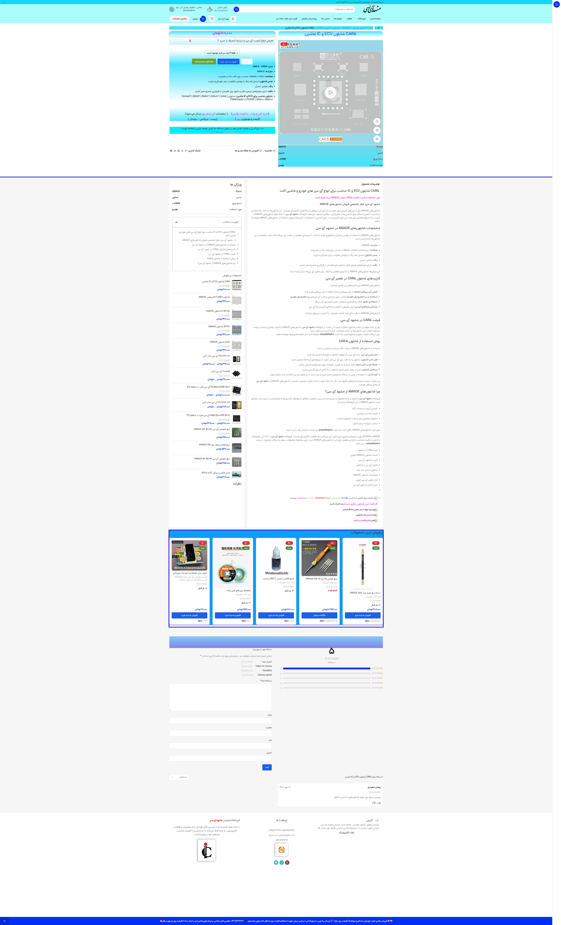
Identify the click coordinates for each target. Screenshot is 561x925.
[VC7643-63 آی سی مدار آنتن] (236, 405)
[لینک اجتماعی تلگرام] (171, 151)
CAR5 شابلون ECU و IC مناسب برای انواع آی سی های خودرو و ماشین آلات (207, 234)
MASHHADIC (320, 498)
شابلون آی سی (359, 27)
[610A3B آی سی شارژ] (236, 375)
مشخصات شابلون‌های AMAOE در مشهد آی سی (214, 244)
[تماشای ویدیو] (377, 121)
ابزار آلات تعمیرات (373, 596)
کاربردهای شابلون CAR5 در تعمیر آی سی (216, 249)
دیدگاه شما (266, 680)
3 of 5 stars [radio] (247, 662)
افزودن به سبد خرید (228, 62)
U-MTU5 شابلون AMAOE (218, 311)
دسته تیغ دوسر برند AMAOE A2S (365, 592)
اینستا (327, 498)
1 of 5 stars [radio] (251, 662)
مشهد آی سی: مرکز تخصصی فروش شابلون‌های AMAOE (207, 240)
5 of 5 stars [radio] (242, 662)
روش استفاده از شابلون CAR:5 (221, 258)
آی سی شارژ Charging (184, 577)
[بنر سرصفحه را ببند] (3, 2)
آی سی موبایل (201, 577)
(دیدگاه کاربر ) (216, 132)
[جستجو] (236, 9)
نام (270, 740)
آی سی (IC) (202, 580)
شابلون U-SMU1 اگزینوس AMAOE (214, 297)
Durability (267, 671)
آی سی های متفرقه (188, 580)
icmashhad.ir (327, 334)
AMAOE (346, 27)
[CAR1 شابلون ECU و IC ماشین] (236, 285)
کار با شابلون (361, 515)
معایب (269, 727)
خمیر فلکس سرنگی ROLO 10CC (216, 472)
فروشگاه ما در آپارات (361, 520)
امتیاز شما (267, 662)
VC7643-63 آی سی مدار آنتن (216, 402)
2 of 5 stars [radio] (249, 662)
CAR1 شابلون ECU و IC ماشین (216, 281)
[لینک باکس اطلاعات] (372, 9)
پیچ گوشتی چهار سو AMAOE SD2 (214, 444)
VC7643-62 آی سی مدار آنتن (216, 355)
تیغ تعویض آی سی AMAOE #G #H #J (212, 429)
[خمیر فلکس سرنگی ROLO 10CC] (236, 475)
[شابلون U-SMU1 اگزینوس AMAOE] (236, 300)
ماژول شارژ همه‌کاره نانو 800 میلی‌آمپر (190, 573)
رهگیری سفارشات (179, 19)
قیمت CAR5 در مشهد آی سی (221, 254)
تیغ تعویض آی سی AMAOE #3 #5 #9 (212, 458)
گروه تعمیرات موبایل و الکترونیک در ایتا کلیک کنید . (359, 2)
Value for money (263, 666)
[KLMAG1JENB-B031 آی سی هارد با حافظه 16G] (236, 391)
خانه (370, 27)
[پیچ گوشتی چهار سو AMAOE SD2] (236, 448)
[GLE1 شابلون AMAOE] (236, 346)
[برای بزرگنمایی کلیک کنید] (377, 139)
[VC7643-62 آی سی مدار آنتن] (236, 359)
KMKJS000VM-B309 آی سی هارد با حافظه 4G (208, 415)
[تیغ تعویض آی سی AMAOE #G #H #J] (236, 433)
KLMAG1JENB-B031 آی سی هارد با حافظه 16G (208, 387)
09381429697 (189, 10)
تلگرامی (361, 498)
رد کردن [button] (4, 921)
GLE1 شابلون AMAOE (220, 342)
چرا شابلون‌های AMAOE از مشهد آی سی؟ (217, 263)
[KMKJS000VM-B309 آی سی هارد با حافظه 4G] (236, 419)
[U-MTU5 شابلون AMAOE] (236, 315)
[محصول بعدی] (375, 27)
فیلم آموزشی (370, 515)
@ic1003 (344, 498)
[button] (176, 222)
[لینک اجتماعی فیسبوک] (185, 151)
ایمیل (269, 752)
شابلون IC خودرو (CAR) (328, 27)
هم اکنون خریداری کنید (204, 61)
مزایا (270, 715)
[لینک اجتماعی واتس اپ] (281, 862)
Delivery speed (264, 675)
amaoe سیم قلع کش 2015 (239, 590)
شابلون (362, 509)
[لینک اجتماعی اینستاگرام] (287, 862)
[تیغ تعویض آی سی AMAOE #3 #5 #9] (236, 462)
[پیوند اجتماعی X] (182, 151)
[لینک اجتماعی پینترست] (178, 151)
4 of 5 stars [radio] (244, 662)
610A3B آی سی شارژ (221, 371)
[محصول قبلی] (381, 27)
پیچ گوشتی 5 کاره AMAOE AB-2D (321, 578)
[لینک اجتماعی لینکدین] (175, 151)
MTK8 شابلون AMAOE (219, 326)
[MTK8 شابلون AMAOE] (236, 330)
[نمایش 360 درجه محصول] (377, 130)
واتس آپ (336, 498)
